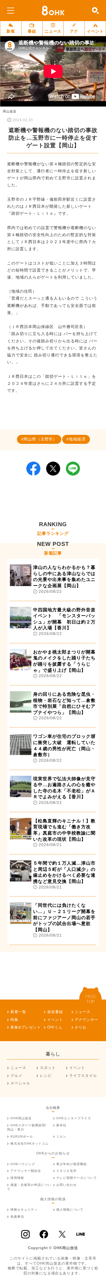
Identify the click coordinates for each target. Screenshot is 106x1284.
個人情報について (69, 1209)
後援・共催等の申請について (29, 1187)
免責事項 (17, 1216)
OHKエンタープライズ (73, 1118)
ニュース (53, 31)
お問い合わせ (66, 1184)
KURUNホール (21, 1136)
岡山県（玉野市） (40, 439)
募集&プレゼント (25, 1027)
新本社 (61, 1125)
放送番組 (55, 1012)
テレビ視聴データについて (76, 1177)
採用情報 (17, 1177)
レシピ (46, 1075)
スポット (48, 1068)
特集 (14, 1020)
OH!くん (54, 1027)
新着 (11, 31)
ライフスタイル (83, 1075)
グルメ (16, 1075)
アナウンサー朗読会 (25, 1170)
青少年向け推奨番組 (71, 1164)
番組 (32, 31)
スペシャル (20, 1083)
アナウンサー (86, 1020)
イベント (95, 31)
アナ (74, 31)
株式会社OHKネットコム (29, 1143)
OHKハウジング (22, 1164)
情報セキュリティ (24, 1209)
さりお (80, 1027)
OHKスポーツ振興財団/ (26, 1127)
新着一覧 (18, 1012)
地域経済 (77, 439)
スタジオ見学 (66, 1170)
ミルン (61, 1136)
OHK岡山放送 (21, 1118)
